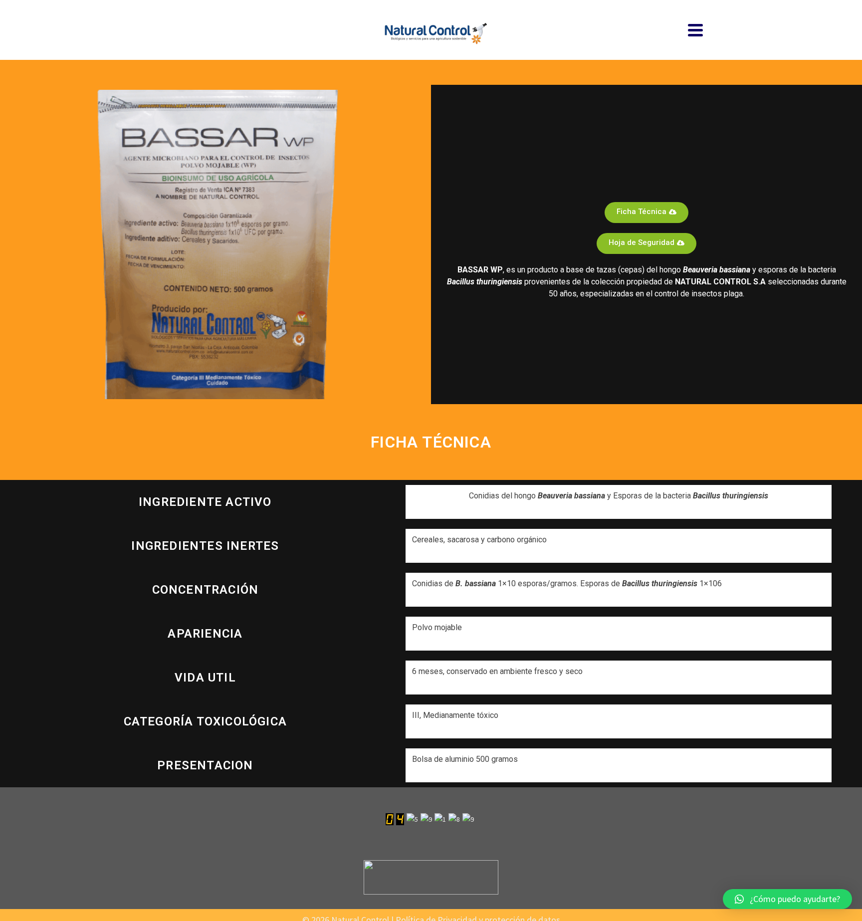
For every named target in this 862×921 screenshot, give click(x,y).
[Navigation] (695, 30)
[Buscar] (164, 30)
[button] (787, 899)
